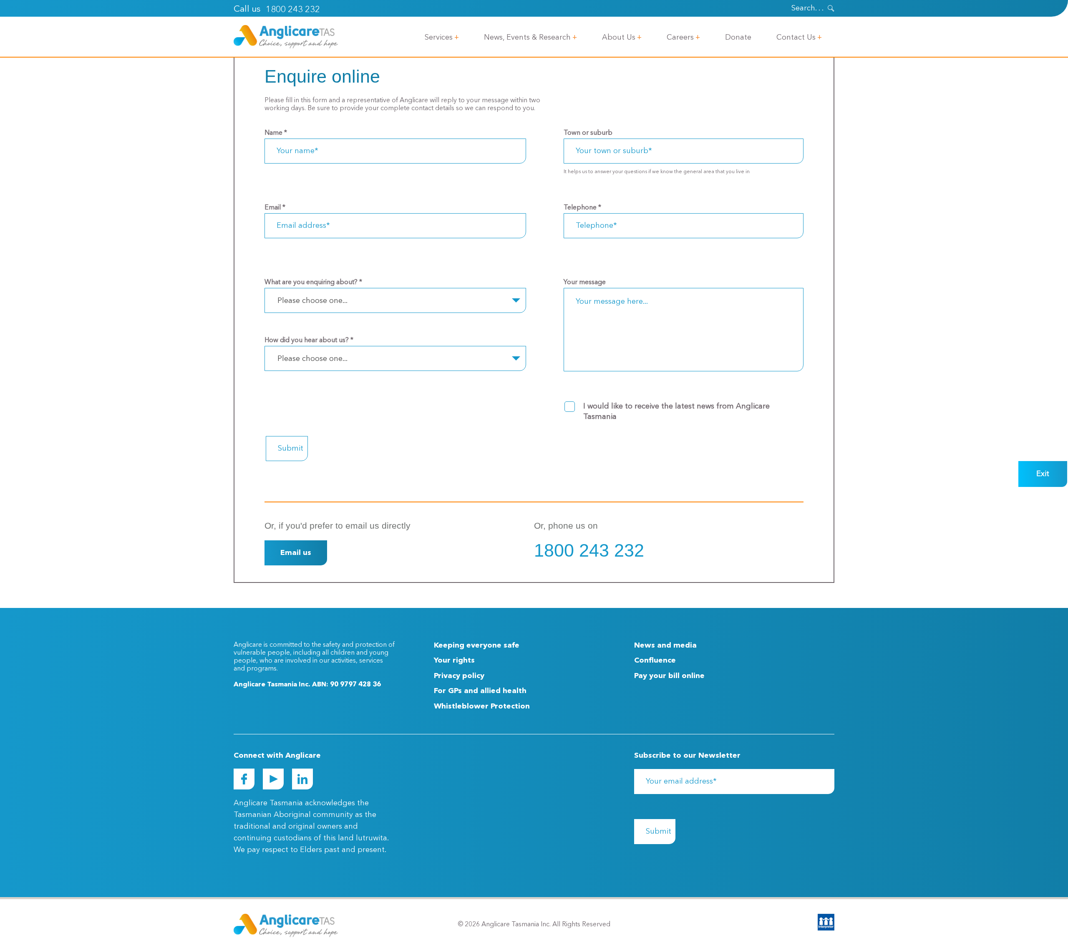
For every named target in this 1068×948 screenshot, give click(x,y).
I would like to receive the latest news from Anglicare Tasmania (676, 412)
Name (275, 133)
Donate (738, 37)
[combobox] (395, 300)
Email (274, 207)
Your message (585, 282)
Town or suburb (588, 133)
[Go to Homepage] (286, 36)
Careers (680, 37)
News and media (665, 645)
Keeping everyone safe (476, 645)
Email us (295, 553)
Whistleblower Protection (482, 706)
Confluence (655, 660)
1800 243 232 (293, 9)
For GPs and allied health (480, 691)
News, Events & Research (527, 37)
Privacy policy (459, 676)
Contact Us (796, 37)
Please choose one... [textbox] (312, 301)
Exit (1042, 474)
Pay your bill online (669, 676)
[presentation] (831, 8)
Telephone (582, 207)
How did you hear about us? (308, 340)
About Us (618, 37)
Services (439, 37)
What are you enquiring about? (313, 282)
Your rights (454, 660)
